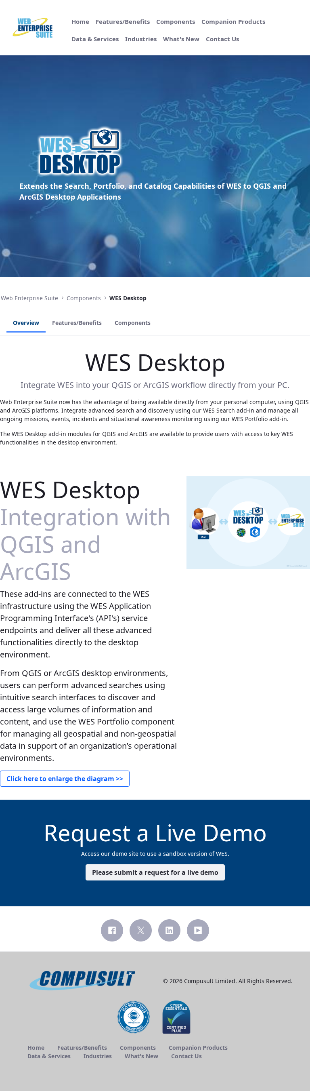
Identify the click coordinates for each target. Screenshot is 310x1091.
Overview (26, 322)
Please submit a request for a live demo (155, 872)
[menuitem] (80, 21)
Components (133, 322)
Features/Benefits (77, 322)
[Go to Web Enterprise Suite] (34, 28)
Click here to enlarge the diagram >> (64, 778)
